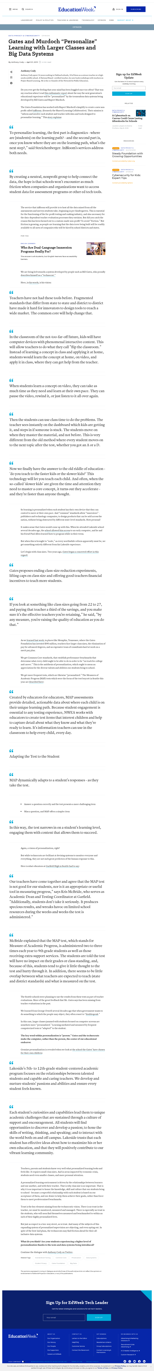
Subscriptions (102, 1338)
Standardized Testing (43, 1258)
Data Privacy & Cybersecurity (24, 36)
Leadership (27, 20)
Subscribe (136, 9)
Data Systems (91, 1258)
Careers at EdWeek (54, 1354)
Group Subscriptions (104, 1346)
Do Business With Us (129, 1334)
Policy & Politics (45, 20)
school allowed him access (57, 530)
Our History (51, 1342)
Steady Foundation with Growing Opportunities (127, 155)
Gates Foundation (58, 1263)
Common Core (61, 1258)
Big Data (73, 1263)
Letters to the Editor (79, 1338)
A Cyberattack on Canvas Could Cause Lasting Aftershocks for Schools (127, 118)
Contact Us (77, 1334)
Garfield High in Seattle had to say (62, 866)
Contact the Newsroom (80, 1350)
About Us (51, 1334)
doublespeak (92, 1014)
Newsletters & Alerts (104, 1342)
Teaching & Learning (67, 20)
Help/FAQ (75, 1342)
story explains (54, 117)
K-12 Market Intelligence (130, 1351)
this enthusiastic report (56, 93)
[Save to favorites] (11, 77)
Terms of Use (76, 1361)
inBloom (37, 110)
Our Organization (53, 1338)
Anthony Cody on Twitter (60, 1252)
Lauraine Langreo (118, 126)
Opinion (102, 20)
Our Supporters (53, 1350)
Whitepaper (131, 150)
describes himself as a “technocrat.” (38, 275)
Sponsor (129, 172)
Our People (51, 1346)
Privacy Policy (92, 1361)
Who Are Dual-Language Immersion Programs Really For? (46, 249)
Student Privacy (41, 1263)
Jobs (111, 20)
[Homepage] (77, 9)
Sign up (99, 1317)
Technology (88, 20)
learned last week (35, 640)
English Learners (28, 243)
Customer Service (78, 1346)
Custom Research (127, 1354)
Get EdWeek (101, 1334)
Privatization (76, 1258)
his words (33, 282)
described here (36, 681)
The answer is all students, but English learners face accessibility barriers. (49, 257)
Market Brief (124, 20)
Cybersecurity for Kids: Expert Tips (126, 176)
